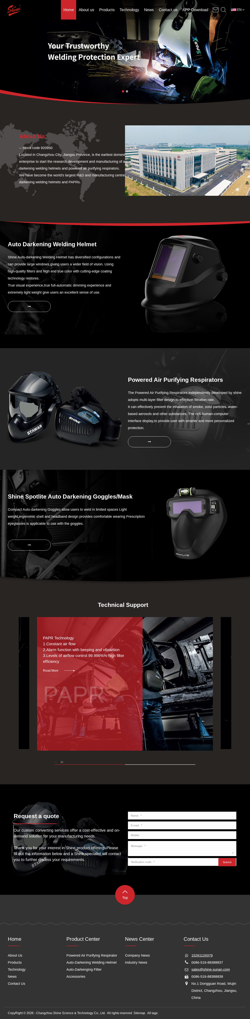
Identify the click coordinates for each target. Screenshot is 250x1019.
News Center (139, 939)
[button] (123, 91)
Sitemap (139, 1013)
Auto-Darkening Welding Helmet (91, 962)
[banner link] (125, 52)
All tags (152, 1013)
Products (15, 962)
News (12, 977)
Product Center (83, 939)
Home (14, 939)
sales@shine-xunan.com (210, 969)
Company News (137, 955)
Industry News (136, 962)
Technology (17, 969)
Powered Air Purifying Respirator (91, 955)
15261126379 (202, 955)
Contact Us (16, 984)
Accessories (75, 977)
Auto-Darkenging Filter (84, 969)
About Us (15, 955)
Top (125, 898)
